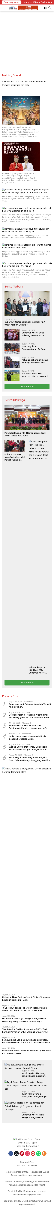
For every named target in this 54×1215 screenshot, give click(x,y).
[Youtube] (33, 1153)
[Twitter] (16, 1153)
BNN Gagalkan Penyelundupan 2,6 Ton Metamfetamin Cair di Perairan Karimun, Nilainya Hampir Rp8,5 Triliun (35, 347)
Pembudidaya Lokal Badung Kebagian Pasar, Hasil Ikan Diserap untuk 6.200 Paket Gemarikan (26, 1041)
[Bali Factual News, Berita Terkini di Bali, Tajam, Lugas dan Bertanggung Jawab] (22, 8)
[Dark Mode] (45, 8)
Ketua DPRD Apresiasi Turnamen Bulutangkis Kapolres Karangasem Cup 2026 (28, 726)
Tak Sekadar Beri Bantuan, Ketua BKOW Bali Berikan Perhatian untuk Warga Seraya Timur (25, 1030)
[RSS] (44, 1153)
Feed (32, 1162)
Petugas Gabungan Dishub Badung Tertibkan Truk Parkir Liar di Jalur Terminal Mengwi (35, 361)
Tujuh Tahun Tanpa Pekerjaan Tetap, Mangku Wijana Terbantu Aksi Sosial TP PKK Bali (24, 1009)
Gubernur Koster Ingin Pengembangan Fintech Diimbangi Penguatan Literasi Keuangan (25, 1020)
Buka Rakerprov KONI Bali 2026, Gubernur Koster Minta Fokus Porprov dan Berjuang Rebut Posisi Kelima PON (39, 670)
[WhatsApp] (38, 1153)
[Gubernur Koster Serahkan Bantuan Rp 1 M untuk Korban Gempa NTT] (27, 303)
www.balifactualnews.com (35, 1201)
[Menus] (4, 7)
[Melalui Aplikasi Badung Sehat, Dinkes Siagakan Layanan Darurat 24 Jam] (27, 879)
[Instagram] (27, 1153)
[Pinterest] (22, 1153)
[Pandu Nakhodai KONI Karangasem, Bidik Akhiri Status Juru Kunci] (27, 417)
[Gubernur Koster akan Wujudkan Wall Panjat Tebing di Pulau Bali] (14, 446)
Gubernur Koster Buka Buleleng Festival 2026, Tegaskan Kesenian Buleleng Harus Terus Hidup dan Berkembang (35, 334)
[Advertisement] (27, 40)
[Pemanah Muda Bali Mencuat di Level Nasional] (12, 375)
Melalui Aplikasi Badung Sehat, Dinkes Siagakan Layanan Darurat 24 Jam (26, 998)
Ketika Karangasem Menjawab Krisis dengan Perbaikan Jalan (27, 737)
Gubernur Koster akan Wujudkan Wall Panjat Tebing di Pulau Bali (14, 457)
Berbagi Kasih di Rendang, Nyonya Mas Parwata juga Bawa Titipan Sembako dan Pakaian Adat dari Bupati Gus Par (30, 716)
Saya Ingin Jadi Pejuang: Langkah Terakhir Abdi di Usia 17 (30, 705)
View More (26, 386)
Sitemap (24, 1162)
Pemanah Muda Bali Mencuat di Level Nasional (35, 375)
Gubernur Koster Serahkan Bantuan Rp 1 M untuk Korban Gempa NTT (25, 323)
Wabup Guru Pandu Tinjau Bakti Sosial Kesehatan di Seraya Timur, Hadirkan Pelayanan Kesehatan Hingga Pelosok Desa (28, 748)
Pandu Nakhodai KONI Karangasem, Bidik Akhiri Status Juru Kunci (25, 434)
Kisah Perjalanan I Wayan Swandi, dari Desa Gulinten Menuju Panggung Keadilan (29, 759)
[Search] (50, 8)
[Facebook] (10, 1153)
